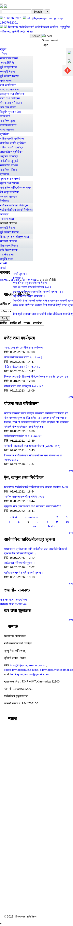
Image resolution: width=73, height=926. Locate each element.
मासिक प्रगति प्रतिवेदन (12, 138)
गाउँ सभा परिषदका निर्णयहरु (14, 205)
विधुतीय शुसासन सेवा (10, 111)
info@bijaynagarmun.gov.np (28, 665)
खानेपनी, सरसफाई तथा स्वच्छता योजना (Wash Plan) (32, 445)
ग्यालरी (3, 263)
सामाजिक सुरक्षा (7, 120)
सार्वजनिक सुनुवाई (9, 160)
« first (13, 517)
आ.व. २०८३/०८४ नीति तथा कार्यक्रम (23, 347)
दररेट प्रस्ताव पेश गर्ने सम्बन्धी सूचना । (23, 572)
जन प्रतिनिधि (7, 62)
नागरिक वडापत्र (8, 125)
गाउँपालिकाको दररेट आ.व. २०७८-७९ (23, 436)
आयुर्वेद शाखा (6, 259)
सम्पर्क (3, 267)
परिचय (3, 53)
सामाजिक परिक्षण (8, 169)
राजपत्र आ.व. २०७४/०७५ (13, 604)
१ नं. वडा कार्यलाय (9, 89)
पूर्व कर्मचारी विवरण (9, 76)
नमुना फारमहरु (7, 129)
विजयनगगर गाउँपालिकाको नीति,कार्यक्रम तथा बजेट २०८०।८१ (36, 376)
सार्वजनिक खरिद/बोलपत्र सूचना (16, 187)
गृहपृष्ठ (3, 49)
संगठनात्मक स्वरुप (9, 58)
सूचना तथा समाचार (9, 183)
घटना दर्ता (5, 116)
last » (51, 526)
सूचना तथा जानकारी (10, 178)
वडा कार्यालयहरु (8, 85)
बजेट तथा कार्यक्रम (10, 98)
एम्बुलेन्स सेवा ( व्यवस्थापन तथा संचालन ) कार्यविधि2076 (32, 506)
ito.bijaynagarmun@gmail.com (29, 674)
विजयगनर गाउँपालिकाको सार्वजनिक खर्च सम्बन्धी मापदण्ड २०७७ (36, 487)
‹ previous (31, 517)
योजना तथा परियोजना (11, 102)
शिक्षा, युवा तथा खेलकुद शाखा (14, 236)
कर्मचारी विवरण (7, 71)
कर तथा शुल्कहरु (8, 196)
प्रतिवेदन (4, 134)
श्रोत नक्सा (6, 80)
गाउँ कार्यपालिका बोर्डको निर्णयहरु (16, 209)
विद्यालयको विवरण (9, 245)
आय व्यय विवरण (8, 107)
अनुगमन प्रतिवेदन (9, 156)
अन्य (71, 397)
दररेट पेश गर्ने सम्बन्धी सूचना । (19, 562)
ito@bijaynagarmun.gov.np (21, 669)
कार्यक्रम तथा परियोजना (12, 93)
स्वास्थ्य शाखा (7, 218)
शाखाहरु (4, 214)
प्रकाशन (4, 174)
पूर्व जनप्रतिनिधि (8, 67)
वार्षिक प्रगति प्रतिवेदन (11, 147)
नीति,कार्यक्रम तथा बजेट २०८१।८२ (23, 366)
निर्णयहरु (4, 201)
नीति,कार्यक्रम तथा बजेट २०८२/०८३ (23, 357)
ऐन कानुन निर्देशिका (9, 192)
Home (4, 279)
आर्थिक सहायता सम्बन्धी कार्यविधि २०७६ (24, 496)
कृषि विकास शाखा (8, 250)
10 (67, 521)
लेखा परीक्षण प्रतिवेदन (11, 151)
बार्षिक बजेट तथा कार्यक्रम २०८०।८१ (23, 386)
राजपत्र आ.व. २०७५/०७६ (13, 599)
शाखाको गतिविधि (8, 223)
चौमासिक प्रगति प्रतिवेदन (13, 143)
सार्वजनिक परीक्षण (9, 165)
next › (36, 526)
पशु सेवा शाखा (7, 254)
